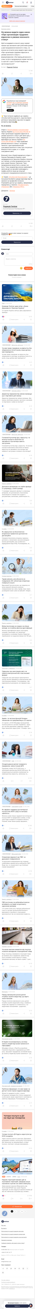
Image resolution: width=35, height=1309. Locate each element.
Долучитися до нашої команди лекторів (12, 1231)
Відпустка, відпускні (17, 345)
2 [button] (15, 1211)
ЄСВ (13, 761)
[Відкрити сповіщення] (27, 2)
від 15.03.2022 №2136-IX (21, 132)
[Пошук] (23, 2)
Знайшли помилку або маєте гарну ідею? (12, 1243)
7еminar (12, 191)
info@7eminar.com (6, 1261)
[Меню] (3, 2)
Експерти (4, 1228)
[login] (31, 2)
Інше (3, 303)
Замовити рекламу (6, 1240)
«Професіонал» (23, 185)
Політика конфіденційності (8, 1282)
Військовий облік (16, 854)
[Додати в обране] (31, 319)
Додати (10, 110)
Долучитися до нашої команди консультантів (14, 1237)
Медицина (5, 991)
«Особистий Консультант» (18, 177)
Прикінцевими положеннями (17, 130)
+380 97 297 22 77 (6, 1252)
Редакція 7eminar (12, 67)
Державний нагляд (7, 1039)
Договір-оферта (5, 1280)
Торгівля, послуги (7, 946)
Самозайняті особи (17, 806)
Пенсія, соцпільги (7, 483)
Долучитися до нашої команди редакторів (13, 1234)
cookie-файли (22, 1303)
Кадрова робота (5, 29)
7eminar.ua (12, 1288)
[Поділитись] (21, 73)
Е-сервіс (4, 529)
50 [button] (22, 1211)
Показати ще (18, 1206)
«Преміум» (5, 187)
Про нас (3, 1225)
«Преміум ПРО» (18, 187)
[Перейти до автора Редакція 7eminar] (6, 199)
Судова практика (7, 576)
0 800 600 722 (12, 1249)
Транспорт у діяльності (8, 668)
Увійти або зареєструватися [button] (17, 21)
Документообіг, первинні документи (12, 1086)
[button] (25, 1211)
